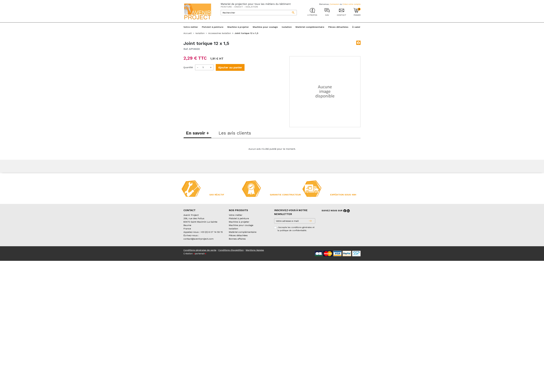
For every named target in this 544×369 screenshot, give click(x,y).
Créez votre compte (352, 4)
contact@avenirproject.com (198, 238)
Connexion (334, 4)
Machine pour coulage (241, 225)
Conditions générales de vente (199, 250)
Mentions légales (255, 250)
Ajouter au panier (230, 67)
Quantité (188, 67)
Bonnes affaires (237, 238)
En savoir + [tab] (197, 133)
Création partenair (194, 253)
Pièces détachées (238, 235)
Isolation (233, 228)
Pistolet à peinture (239, 218)
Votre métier (235, 215)
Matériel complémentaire (242, 232)
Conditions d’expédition (231, 250)
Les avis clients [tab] (235, 133)
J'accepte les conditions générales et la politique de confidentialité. (296, 229)
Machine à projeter (239, 221)
